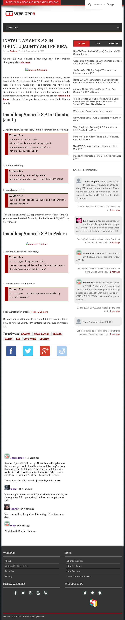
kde (18, 338)
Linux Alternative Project (79, 576)
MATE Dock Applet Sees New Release (92, 111)
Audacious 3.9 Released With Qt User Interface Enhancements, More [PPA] (97, 62)
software (30, 338)
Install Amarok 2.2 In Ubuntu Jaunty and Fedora (35, 43)
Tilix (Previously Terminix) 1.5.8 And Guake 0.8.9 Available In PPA (95, 128)
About (8, 561)
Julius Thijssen (91, 181)
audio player (41, 333)
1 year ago (115, 210)
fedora (57, 333)
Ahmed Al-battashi (93, 253)
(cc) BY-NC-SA (19, 616)
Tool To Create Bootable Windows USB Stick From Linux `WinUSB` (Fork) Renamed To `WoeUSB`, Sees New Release (95, 101)
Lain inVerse (90, 221)
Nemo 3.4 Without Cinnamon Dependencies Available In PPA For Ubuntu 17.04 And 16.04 (96, 81)
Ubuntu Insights (75, 561)
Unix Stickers (73, 571)
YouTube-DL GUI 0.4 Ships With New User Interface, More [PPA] (95, 71)
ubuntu (44, 338)
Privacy (8, 576)
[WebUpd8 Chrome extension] (93, 606)
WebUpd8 (30, 616)
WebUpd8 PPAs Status (16, 566)
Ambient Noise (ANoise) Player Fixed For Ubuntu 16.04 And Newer (94, 90)
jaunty (9, 338)
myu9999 (88, 282)
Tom (85, 322)
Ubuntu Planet (74, 566)
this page (25, 62)
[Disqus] (36, 405)
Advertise (9, 571)
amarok (25, 333)
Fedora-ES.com (39, 311)
